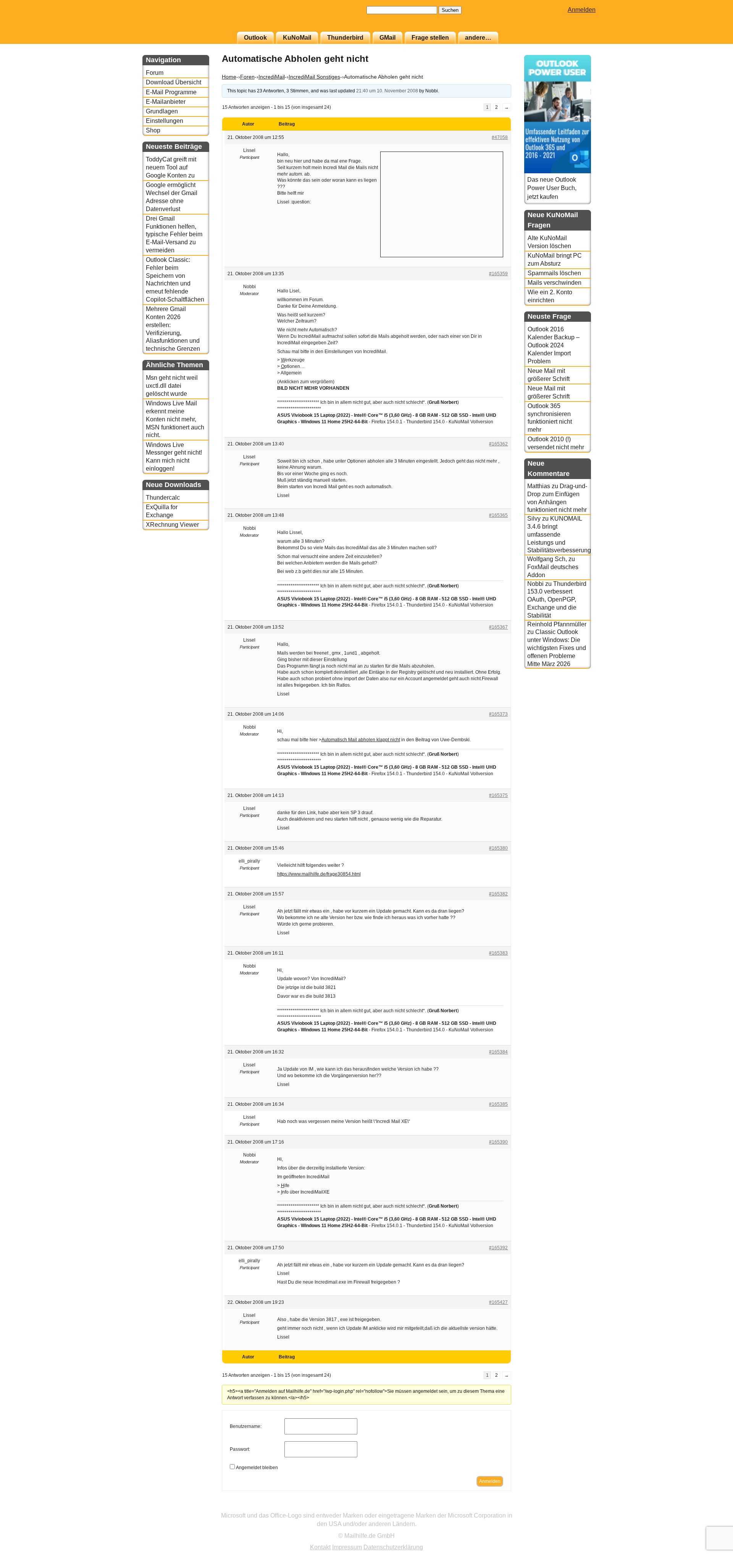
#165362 (498, 444)
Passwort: (240, 1449)
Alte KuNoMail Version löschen (549, 242)
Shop (153, 130)
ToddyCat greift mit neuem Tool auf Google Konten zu (171, 167)
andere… (478, 37)
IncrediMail (271, 77)
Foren (247, 77)
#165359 (498, 273)
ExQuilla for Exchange (162, 511)
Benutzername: (246, 1426)
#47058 (500, 137)
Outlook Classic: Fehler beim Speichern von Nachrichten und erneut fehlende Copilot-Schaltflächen (175, 279)
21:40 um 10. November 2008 (387, 91)
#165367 (498, 627)
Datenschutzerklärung (393, 1547)
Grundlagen (162, 111)
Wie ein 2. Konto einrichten (550, 296)
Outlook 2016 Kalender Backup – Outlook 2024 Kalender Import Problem (554, 345)
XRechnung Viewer (172, 524)
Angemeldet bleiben (257, 1467)
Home (229, 77)
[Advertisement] (441, 203)
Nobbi (535, 584)
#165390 (498, 1142)
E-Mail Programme (171, 92)
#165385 (498, 1104)
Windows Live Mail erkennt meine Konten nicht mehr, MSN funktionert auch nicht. (175, 419)
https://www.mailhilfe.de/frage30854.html (319, 874)
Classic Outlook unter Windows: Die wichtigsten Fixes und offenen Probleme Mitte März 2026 (556, 648)
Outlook (255, 37)
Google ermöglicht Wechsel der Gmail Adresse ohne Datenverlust (171, 197)
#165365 (498, 515)
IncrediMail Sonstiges (314, 77)
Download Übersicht (173, 82)
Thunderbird (345, 37)
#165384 (498, 1052)
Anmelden (582, 9)
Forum (154, 72)
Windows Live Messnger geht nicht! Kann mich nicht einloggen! (174, 457)
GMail (387, 37)
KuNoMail (297, 37)
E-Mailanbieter (166, 101)
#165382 (498, 894)
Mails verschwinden (554, 282)
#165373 (498, 714)
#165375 (498, 795)
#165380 (498, 848)
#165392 (498, 1247)
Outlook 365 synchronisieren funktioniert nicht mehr (550, 418)
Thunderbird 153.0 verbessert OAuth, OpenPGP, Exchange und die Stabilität (556, 600)
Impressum (347, 1547)
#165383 (498, 953)
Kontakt (320, 1547)
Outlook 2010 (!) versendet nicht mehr (556, 443)
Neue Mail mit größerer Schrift (549, 375)
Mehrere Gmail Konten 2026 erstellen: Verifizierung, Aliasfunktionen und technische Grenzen (173, 329)
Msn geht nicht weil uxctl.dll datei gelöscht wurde (172, 385)
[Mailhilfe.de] (184, 19)
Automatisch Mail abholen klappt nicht (360, 739)
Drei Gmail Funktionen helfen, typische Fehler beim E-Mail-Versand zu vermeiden (174, 234)
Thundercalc (163, 497)
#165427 (498, 1302)
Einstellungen (164, 121)
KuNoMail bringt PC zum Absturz (555, 259)
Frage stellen (430, 37)
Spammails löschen (554, 273)
